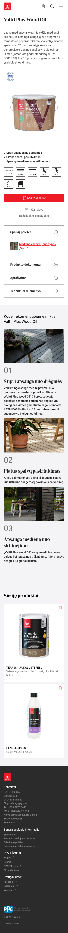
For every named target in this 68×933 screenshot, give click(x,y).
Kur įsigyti (37, 209)
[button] (43, 6)
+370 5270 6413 (17, 807)
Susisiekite (9, 834)
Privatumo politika (13, 842)
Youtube (8, 890)
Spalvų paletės (20, 232)
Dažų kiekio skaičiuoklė (34, 215)
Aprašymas (18, 278)
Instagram (9, 886)
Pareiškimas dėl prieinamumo (20, 846)
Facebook (9, 881)
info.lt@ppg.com (18, 803)
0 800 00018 (15, 818)
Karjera (7, 857)
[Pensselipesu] (35, 721)
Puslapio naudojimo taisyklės (19, 838)
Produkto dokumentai (26, 264)
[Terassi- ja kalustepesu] (35, 643)
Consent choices (11, 923)
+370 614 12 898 (19, 811)
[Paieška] (52, 6)
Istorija (7, 861)
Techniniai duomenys (25, 291)
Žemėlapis (9, 822)
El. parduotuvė (11, 870)
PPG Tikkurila (11, 866)
